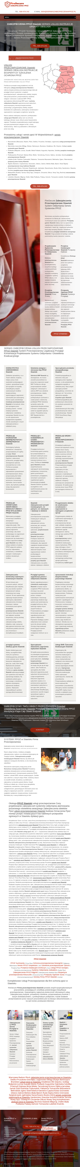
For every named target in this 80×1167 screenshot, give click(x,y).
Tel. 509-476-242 (40, 46)
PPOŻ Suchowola (17, 963)
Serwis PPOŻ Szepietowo (27, 965)
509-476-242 (24, 12)
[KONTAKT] (40, 726)
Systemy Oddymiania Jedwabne (44, 970)
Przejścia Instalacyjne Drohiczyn (33, 968)
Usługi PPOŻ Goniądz (59, 968)
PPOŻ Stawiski (60, 334)
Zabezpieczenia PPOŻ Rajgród (25, 972)
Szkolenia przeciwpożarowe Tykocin (56, 965)
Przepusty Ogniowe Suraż (54, 975)
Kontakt (40, 730)
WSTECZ (7, 59)
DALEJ (18, 59)
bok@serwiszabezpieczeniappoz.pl (58, 12)
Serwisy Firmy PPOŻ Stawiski (45, 977)
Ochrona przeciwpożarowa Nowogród (47, 963)
